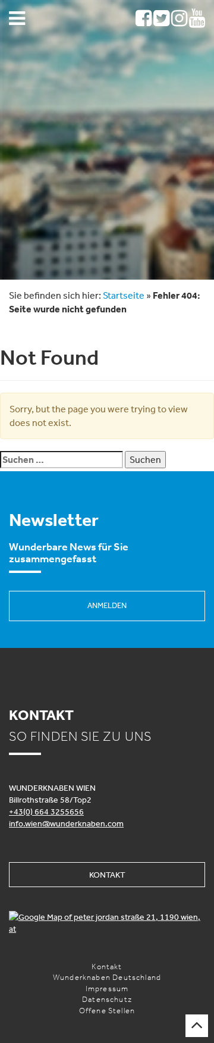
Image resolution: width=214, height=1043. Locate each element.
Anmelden (107, 605)
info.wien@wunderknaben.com (66, 823)
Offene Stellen (107, 1011)
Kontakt (107, 874)
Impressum (107, 989)
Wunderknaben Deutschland (107, 977)
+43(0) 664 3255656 (46, 811)
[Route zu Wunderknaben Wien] (107, 923)
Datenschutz (107, 999)
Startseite (123, 295)
